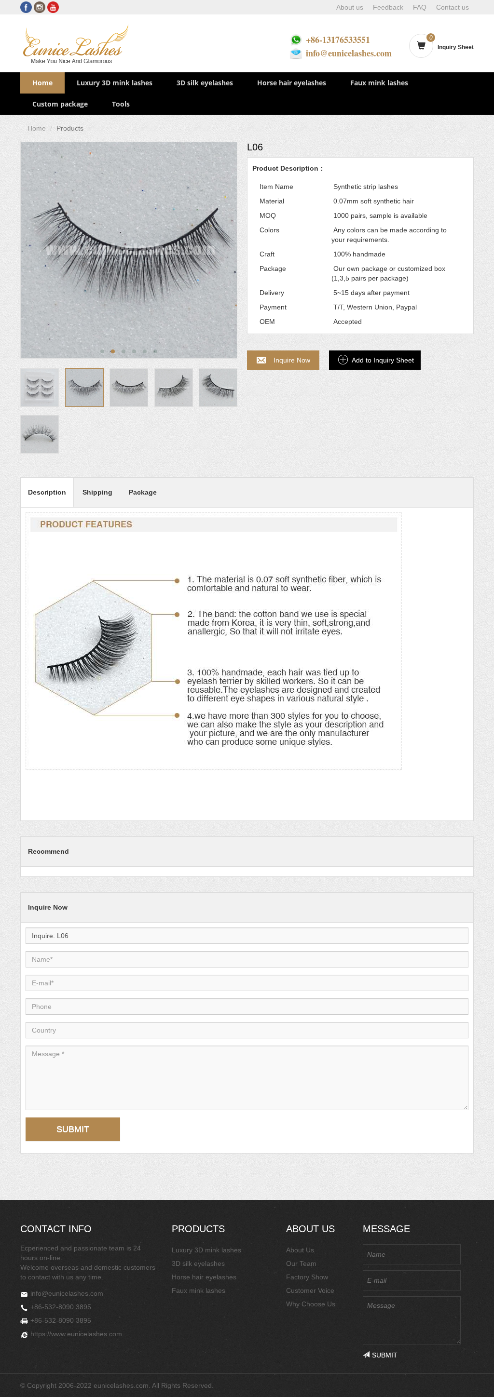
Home (42, 82)
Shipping (97, 492)
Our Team (301, 1263)
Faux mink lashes (379, 82)
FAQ (419, 7)
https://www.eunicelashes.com (76, 1334)
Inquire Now (292, 360)
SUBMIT (72, 1129)
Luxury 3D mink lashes (114, 82)
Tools (121, 103)
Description (47, 492)
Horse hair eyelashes (291, 82)
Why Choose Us (310, 1304)
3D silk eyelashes (205, 82)
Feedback (388, 7)
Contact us (452, 7)
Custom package (60, 103)
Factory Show (307, 1277)
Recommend (48, 851)
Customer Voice (310, 1290)
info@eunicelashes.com (349, 53)
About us (349, 7)
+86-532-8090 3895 (60, 1307)
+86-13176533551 (338, 40)
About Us (300, 1250)
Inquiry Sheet (456, 47)
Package (143, 492)
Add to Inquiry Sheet (383, 360)
